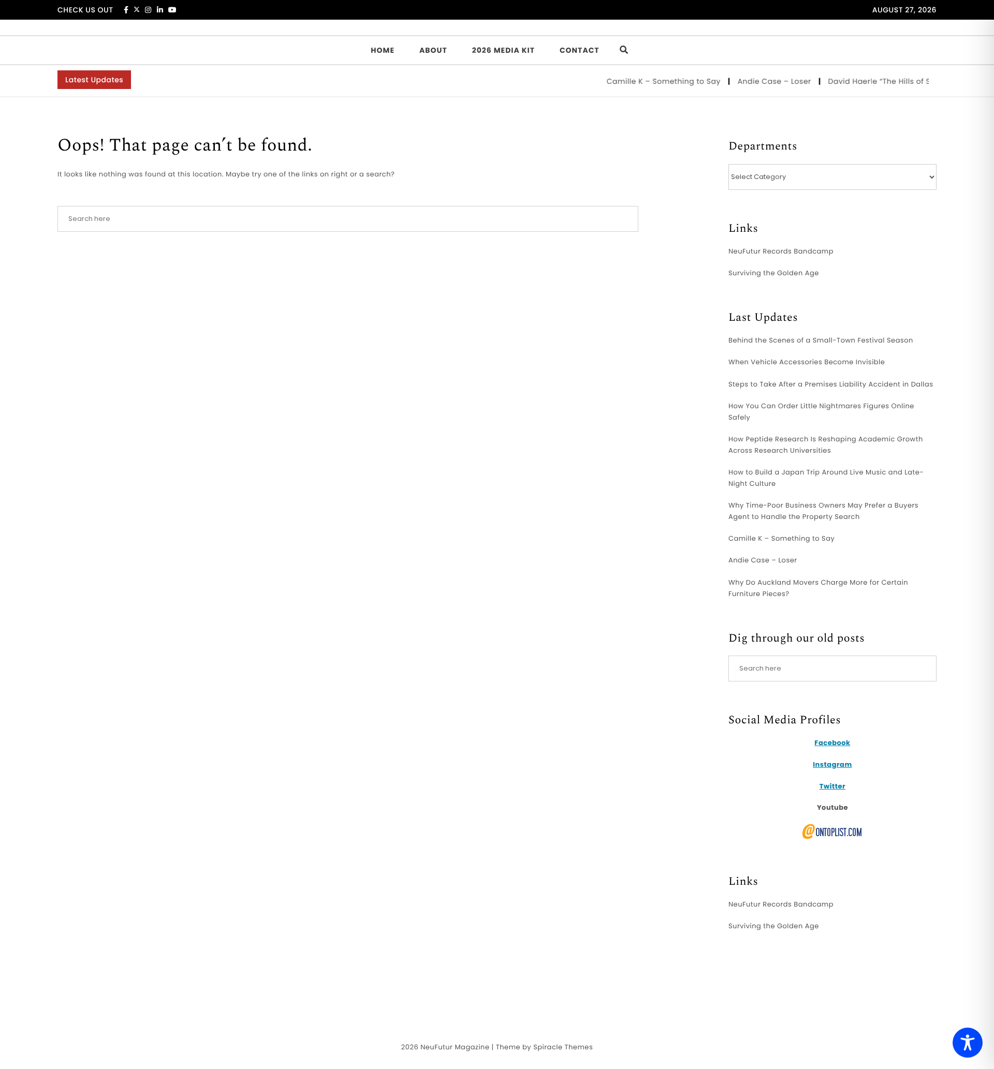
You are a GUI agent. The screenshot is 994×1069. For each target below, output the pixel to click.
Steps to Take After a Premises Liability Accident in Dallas (830, 384)
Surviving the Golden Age (773, 273)
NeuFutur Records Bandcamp (781, 251)
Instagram (832, 764)
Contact (580, 50)
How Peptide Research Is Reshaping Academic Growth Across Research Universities (825, 444)
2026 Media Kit (503, 50)
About (433, 50)
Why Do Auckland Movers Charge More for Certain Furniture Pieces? (818, 588)
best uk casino (754, 963)
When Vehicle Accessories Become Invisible (806, 362)
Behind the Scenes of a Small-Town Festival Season (820, 340)
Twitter (832, 786)
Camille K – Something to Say (652, 81)
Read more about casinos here (838, 963)
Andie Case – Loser (763, 81)
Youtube (832, 807)
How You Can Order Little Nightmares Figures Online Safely (821, 411)
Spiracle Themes (563, 1047)
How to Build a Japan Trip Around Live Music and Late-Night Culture (826, 477)
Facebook (832, 743)
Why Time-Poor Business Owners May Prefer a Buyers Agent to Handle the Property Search (823, 511)
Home (382, 50)
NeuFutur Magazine (454, 1047)
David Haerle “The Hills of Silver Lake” (887, 81)
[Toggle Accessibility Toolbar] (968, 1043)
